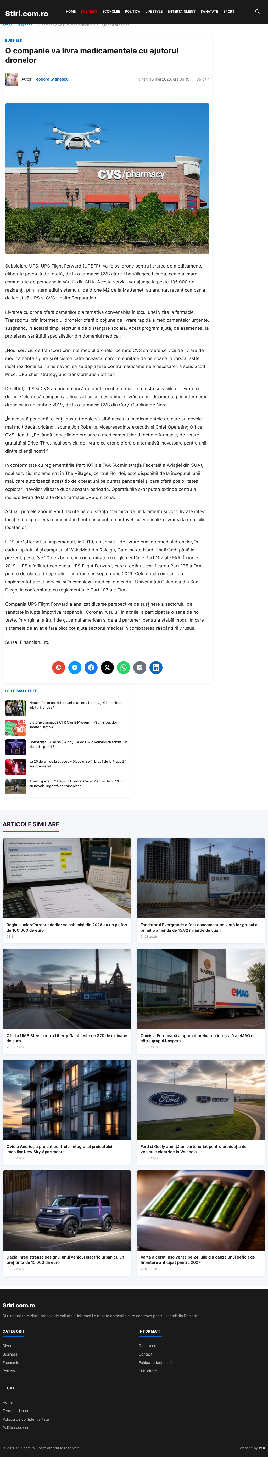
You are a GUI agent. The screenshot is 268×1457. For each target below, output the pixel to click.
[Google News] (58, 667)
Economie (111, 11)
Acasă (7, 25)
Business (89, 11)
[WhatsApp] (123, 667)
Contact (145, 1354)
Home (71, 11)
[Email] (139, 667)
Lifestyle (154, 11)
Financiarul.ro (34, 642)
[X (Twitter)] (107, 667)
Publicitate (148, 1371)
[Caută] (257, 12)
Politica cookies (16, 1427)
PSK (262, 1448)
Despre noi (148, 1345)
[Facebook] (91, 667)
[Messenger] (74, 667)
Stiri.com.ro (19, 1305)
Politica (132, 11)
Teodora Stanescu (51, 79)
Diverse (9, 1345)
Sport (228, 11)
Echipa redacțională (155, 1362)
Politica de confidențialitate (26, 1419)
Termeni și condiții (18, 1410)
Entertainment (182, 11)
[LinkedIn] (156, 667)
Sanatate (209, 11)
